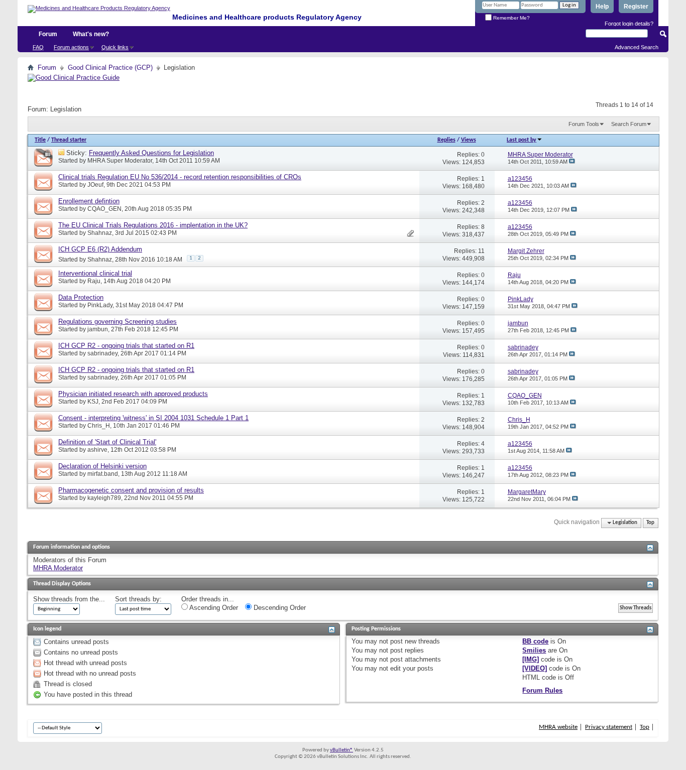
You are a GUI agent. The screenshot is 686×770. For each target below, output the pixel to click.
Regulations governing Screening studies (117, 321)
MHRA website (558, 727)
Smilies (534, 650)
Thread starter (68, 140)
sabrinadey (102, 353)
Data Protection (80, 297)
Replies (446, 140)
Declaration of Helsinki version (102, 466)
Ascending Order (213, 607)
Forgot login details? (629, 24)
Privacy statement (608, 727)
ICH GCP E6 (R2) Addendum (100, 249)
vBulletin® (341, 750)
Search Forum (628, 124)
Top (650, 523)
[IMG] (530, 659)
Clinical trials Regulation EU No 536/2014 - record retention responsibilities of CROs (179, 177)
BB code (535, 641)
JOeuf (95, 184)
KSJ (92, 401)
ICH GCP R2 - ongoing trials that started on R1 (126, 345)
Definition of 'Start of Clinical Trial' (107, 442)
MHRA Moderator (58, 568)
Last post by (521, 140)
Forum (48, 34)
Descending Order (279, 607)
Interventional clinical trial (95, 273)
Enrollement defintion (89, 201)
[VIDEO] (534, 668)
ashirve (97, 449)
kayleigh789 (104, 497)
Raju (93, 281)
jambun (97, 329)
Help (602, 6)
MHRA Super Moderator (119, 160)
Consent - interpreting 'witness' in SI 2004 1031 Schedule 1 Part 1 (153, 418)
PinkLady (99, 305)
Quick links (115, 47)
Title (40, 140)
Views (468, 140)
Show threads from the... (69, 599)
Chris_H (98, 425)
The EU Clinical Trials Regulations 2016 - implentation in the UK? (153, 225)
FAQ (38, 47)
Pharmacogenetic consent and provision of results (131, 490)
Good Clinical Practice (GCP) (110, 67)
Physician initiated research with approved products (133, 394)
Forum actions (71, 47)
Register (636, 6)
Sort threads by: (138, 599)
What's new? (91, 34)
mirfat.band (102, 473)
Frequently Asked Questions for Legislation (151, 153)
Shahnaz (99, 232)
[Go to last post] (572, 162)
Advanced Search (636, 47)
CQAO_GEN (104, 208)
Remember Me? (511, 18)
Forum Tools (583, 124)
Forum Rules (542, 690)
